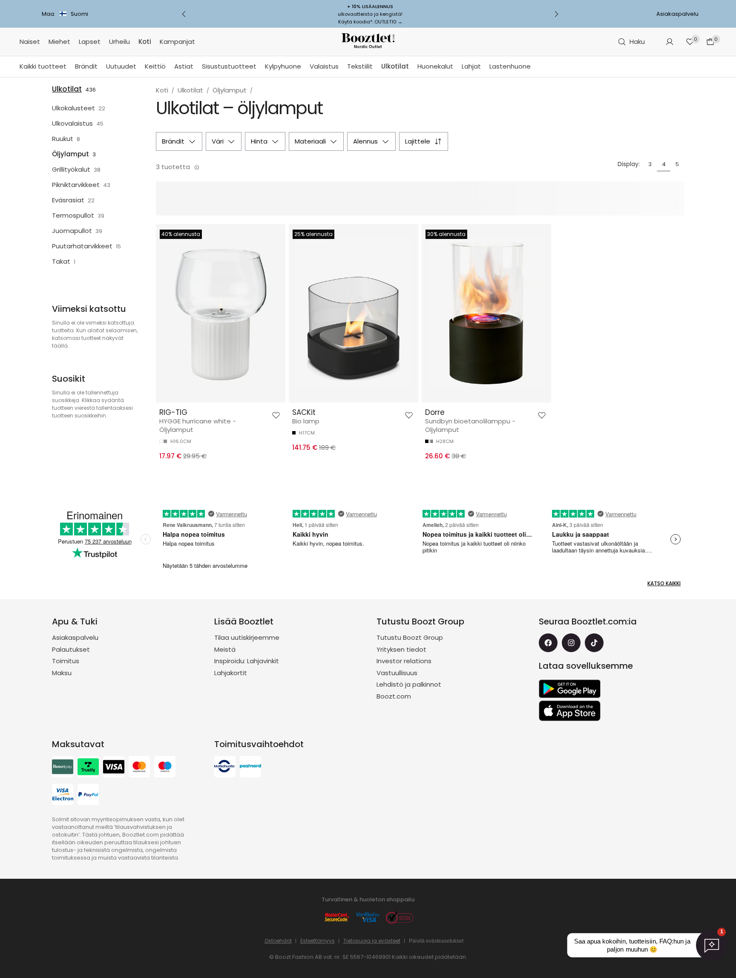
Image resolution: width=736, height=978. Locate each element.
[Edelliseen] (184, 14)
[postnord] (250, 768)
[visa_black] (113, 768)
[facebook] (548, 642)
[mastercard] (139, 768)
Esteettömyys (317, 940)
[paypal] (88, 795)
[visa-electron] (62, 795)
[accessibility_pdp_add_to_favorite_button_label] (276, 415)
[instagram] (571, 642)
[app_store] (570, 711)
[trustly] (88, 768)
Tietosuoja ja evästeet (371, 940)
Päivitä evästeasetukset (436, 941)
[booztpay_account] (62, 768)
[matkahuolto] (225, 768)
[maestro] (164, 768)
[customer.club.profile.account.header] (669, 41)
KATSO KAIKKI (664, 583)
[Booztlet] (368, 42)
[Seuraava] (556, 14)
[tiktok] (594, 642)
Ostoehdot (278, 940)
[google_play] (570, 689)
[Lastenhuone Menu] (535, 66)
